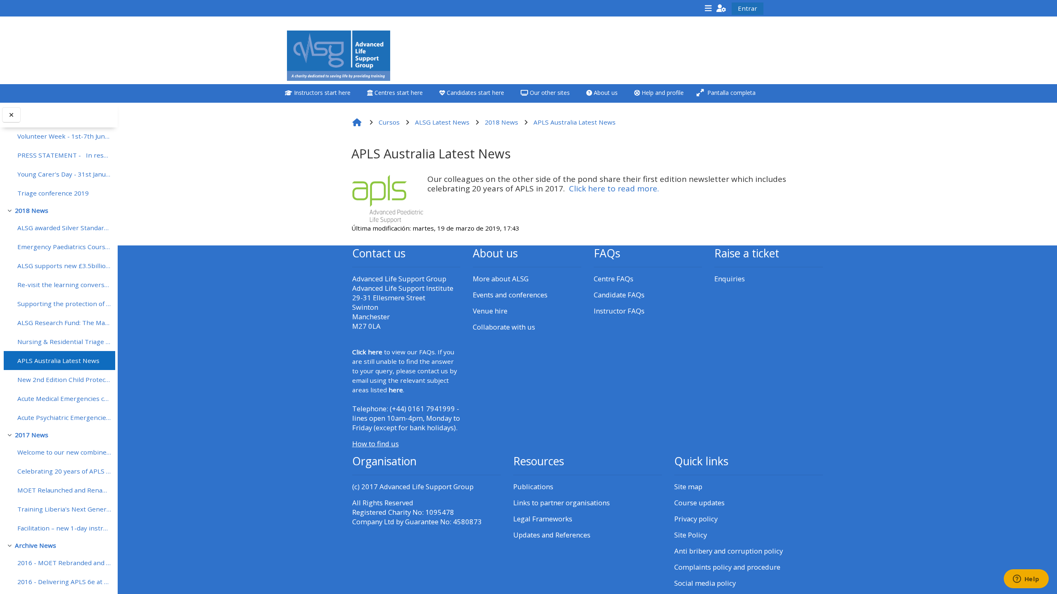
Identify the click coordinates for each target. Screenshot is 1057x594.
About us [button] (605, 93)
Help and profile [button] (662, 93)
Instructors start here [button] (321, 93)
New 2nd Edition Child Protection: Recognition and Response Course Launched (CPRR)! (64, 379)
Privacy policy (696, 518)
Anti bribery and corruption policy (728, 551)
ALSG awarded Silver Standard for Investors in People (64, 228)
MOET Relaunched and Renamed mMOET (64, 490)
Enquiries (729, 278)
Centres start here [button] (398, 93)
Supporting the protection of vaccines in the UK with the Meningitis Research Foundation (64, 303)
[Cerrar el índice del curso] (11, 115)
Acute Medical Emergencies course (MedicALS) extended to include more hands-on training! (64, 398)
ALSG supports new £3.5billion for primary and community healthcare (64, 266)
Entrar (747, 8)
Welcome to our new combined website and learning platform (64, 452)
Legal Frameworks (542, 518)
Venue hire (490, 311)
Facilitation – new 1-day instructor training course (64, 528)
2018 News (31, 210)
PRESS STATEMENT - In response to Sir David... (64, 155)
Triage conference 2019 (53, 193)
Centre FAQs (613, 278)
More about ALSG (500, 278)
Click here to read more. (614, 188)
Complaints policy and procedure (727, 567)
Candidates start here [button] (474, 93)
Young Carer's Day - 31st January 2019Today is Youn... (64, 174)
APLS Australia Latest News (58, 360)
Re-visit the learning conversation (64, 284)
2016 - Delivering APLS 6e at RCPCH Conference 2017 (64, 582)
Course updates (699, 502)
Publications (533, 486)
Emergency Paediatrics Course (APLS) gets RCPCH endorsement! (64, 247)
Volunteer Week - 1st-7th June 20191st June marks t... (64, 136)
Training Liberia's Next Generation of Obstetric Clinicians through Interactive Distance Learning (64, 509)
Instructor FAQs (619, 311)
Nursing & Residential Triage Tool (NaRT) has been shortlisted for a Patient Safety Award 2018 (64, 341)
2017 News (31, 435)
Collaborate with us (504, 327)
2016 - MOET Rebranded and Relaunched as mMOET (64, 563)
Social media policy (705, 583)
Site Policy (690, 535)
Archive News (35, 545)
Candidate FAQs (619, 294)
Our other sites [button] (549, 93)
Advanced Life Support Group (426, 486)
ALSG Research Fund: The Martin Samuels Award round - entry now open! (64, 322)
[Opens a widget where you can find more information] (1026, 579)
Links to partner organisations (561, 502)
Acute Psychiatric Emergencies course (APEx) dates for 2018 (64, 417)
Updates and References (551, 535)
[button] (721, 8)
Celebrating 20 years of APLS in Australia (64, 471)
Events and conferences (510, 294)
